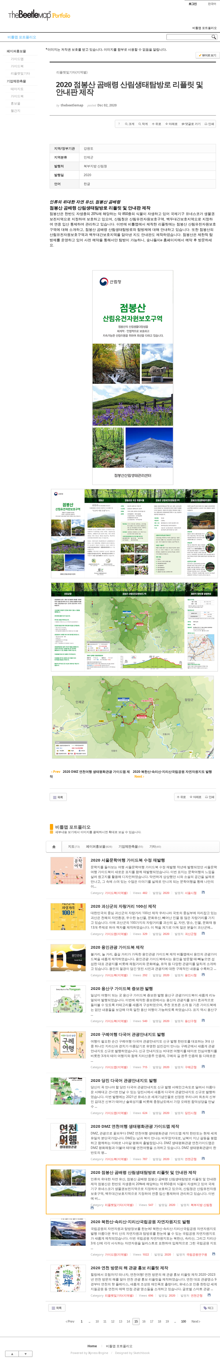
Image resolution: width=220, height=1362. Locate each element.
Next (195, 1321)
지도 (74, 846)
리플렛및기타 (20, 73)
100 (183, 1321)
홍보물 (15, 103)
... (89, 1321)
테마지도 (17, 89)
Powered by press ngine (89, 1353)
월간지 (15, 110)
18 (159, 1321)
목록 (60, 797)
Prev (70, 1321)
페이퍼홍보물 (16, 51)
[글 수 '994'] (54, 846)
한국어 (212, 4)
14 (128, 1321)
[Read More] (133, 875)
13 (120, 1321)
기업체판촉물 (16, 81)
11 (104, 1321)
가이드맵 (17, 59)
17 (151, 1321)
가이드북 (17, 66)
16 (143, 1321)
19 (167, 1321)
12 (112, 1321)
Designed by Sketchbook (132, 1353)
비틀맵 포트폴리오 (204, 27)
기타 (155, 846)
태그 (210, 1308)
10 (97, 1321)
